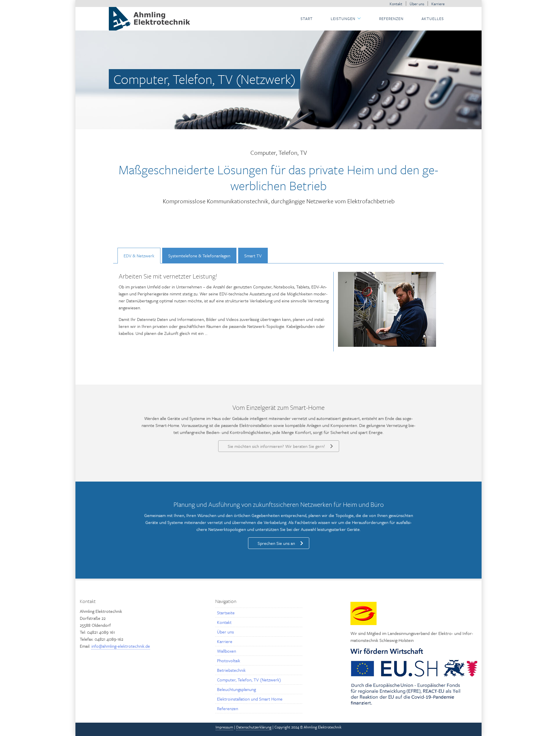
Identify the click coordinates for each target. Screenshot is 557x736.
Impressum (224, 727)
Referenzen (391, 18)
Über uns (417, 4)
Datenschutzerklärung (254, 727)
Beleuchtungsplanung (236, 689)
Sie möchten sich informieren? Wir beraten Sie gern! (276, 446)
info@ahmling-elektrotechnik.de (120, 646)
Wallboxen (226, 651)
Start (307, 18)
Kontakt (396, 4)
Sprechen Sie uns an (276, 543)
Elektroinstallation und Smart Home (250, 699)
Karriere (438, 4)
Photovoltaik (228, 660)
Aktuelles (433, 18)
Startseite (226, 612)
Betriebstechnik (231, 670)
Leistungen (343, 18)
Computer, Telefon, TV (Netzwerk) (249, 679)
